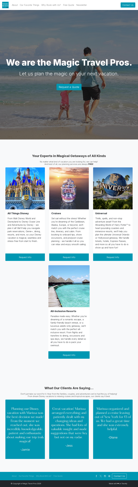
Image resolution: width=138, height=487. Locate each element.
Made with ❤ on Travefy (118, 484)
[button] (15, 5)
